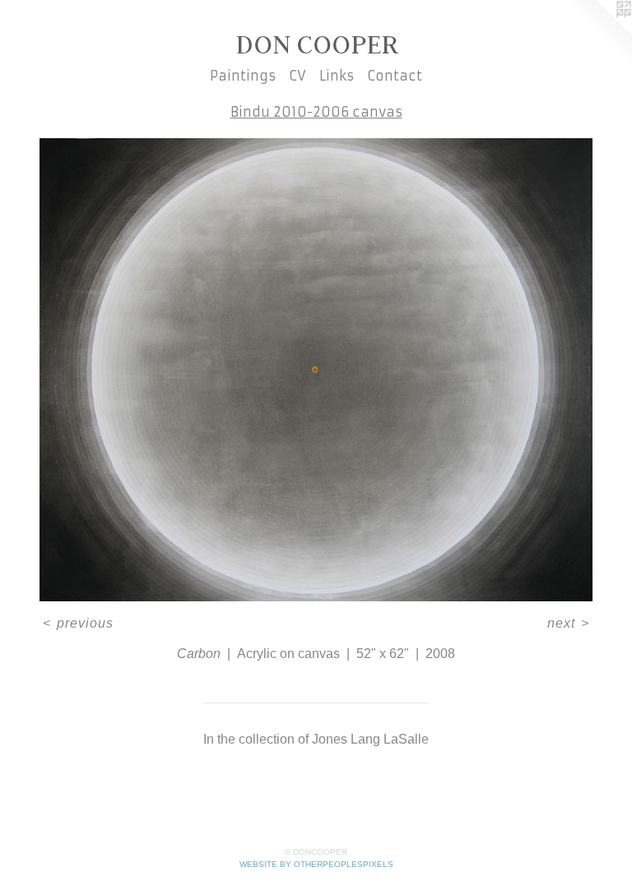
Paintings (243, 75)
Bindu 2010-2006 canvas (316, 112)
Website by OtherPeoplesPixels (316, 864)
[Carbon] (316, 369)
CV (297, 75)
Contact (394, 75)
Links (336, 75)
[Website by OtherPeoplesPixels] (599, 33)
